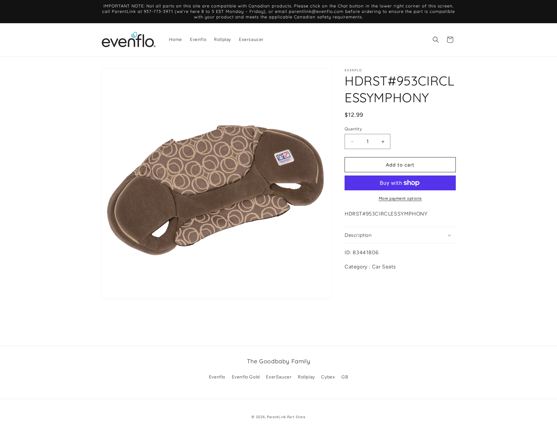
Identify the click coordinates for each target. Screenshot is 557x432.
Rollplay (306, 377)
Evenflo (217, 377)
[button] (436, 40)
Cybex (328, 377)
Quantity (353, 128)
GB (344, 377)
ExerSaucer (278, 377)
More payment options (400, 198)
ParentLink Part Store (286, 417)
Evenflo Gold (246, 377)
